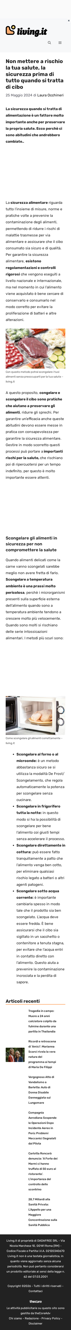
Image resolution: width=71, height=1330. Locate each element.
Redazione (32, 1318)
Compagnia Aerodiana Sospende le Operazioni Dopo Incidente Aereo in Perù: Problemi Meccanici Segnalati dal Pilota (42, 1128)
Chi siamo (15, 1318)
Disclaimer (35, 1323)
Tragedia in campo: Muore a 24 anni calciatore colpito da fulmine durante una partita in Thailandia (42, 1021)
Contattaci (36, 1291)
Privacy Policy (50, 1318)
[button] (49, 43)
